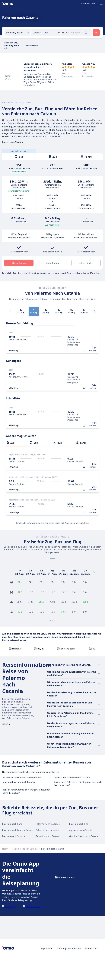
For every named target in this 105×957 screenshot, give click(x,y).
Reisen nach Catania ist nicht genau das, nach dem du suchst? (26, 791)
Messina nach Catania (13, 836)
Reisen (15, 848)
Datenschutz (91, 948)
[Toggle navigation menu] (101, 3)
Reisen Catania (30, 848)
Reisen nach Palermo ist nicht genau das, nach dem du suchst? (78, 783)
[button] (63, 32)
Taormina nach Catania (47, 836)
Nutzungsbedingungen (69, 948)
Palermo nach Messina (47, 830)
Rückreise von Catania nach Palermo (22, 777)
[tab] (17, 443)
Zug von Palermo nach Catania (19, 781)
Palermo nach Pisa (78, 823)
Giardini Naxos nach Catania (83, 836)
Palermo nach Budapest (48, 823)
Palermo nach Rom (12, 823)
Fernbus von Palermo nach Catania (72, 777)
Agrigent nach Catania (80, 830)
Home (5, 848)
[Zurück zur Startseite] (7, 3)
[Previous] (11, 572)
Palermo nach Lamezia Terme (17, 830)
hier (86, 522)
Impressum (46, 948)
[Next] (94, 311)
